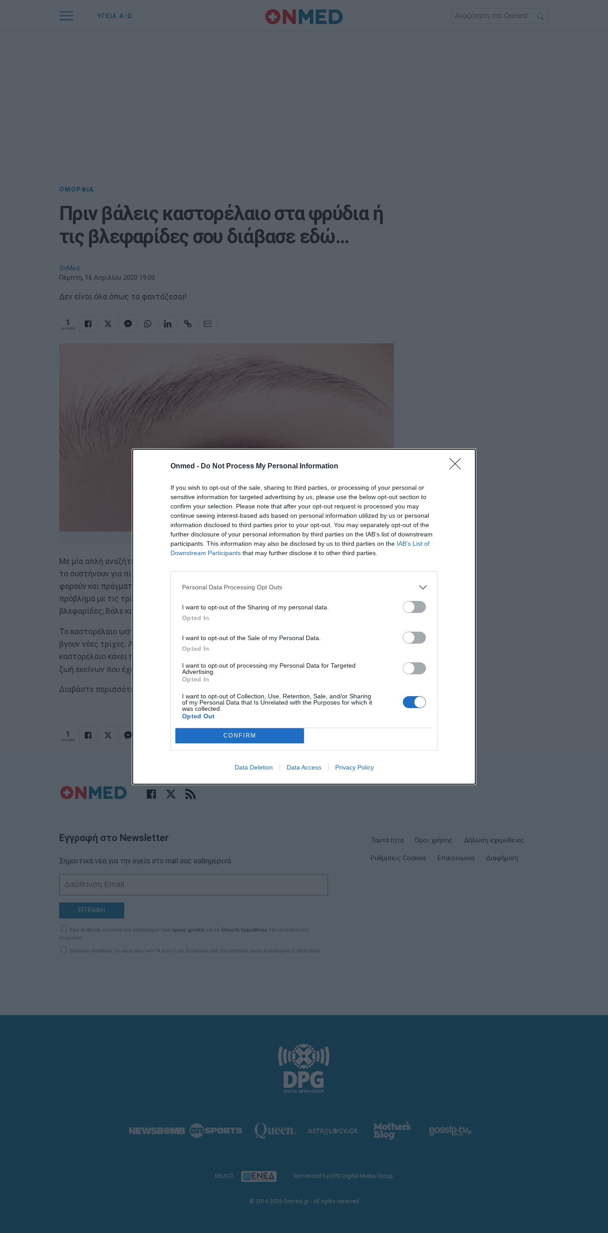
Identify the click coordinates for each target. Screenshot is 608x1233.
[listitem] (304, 587)
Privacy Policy (354, 767)
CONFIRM (239, 735)
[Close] (458, 466)
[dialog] (304, 616)
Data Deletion (254, 767)
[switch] (414, 607)
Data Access (304, 767)
